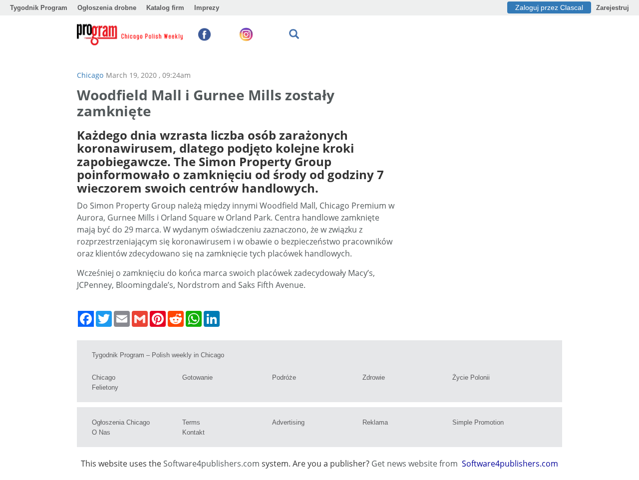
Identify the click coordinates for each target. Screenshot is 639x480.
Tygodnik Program (38, 7)
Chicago (90, 75)
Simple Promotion (478, 422)
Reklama (375, 422)
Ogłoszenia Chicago (121, 422)
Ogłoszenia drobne (106, 7)
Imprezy (206, 7)
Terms (191, 422)
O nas (101, 432)
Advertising (288, 422)
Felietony (105, 387)
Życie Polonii (471, 377)
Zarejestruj (612, 7)
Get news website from (415, 463)
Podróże (284, 377)
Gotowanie (197, 377)
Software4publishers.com (211, 463)
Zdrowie (373, 377)
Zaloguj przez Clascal (549, 7)
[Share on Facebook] (86, 319)
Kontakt (193, 432)
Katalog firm (165, 7)
